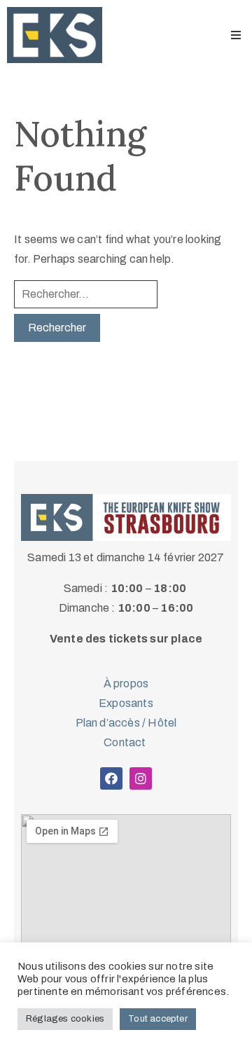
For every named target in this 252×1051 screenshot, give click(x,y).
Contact (126, 742)
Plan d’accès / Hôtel (126, 723)
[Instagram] (141, 778)
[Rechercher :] (86, 294)
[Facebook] (111, 778)
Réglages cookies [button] (65, 1019)
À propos (126, 683)
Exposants (126, 703)
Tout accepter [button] (158, 1019)
